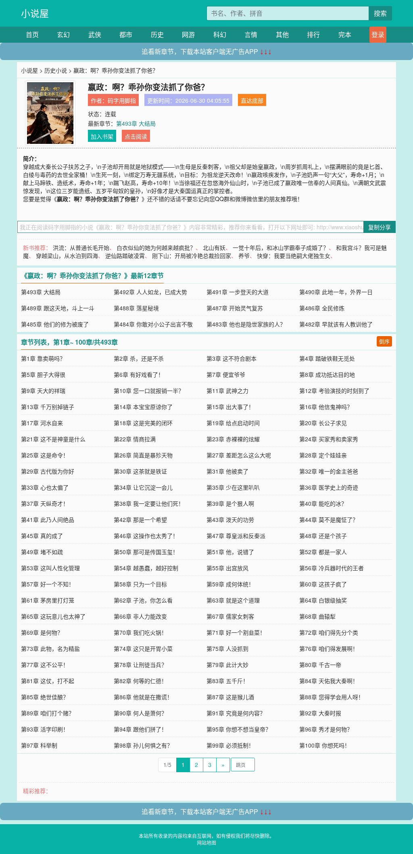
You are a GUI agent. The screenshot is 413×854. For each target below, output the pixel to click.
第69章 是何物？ (42, 632)
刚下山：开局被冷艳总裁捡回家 (191, 255)
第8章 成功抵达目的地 (327, 374)
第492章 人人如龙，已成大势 (150, 292)
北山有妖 (214, 247)
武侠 (94, 34)
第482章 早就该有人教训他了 (336, 324)
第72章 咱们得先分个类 (328, 632)
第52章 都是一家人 (323, 552)
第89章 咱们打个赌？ (47, 713)
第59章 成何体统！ (230, 584)
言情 (250, 34)
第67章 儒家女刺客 (230, 616)
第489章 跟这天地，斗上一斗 (57, 308)
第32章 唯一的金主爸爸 (328, 471)
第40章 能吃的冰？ (323, 503)
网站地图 (206, 842)
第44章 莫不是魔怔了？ (328, 519)
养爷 (244, 255)
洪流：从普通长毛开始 (81, 247)
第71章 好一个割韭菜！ (235, 632)
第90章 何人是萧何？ (140, 713)
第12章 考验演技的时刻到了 (334, 390)
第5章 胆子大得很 (43, 374)
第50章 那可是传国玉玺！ (146, 552)
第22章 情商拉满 (135, 439)
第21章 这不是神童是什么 (53, 439)
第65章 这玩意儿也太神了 (53, 616)
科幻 (219, 34)
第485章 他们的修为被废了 (55, 324)
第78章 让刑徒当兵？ (140, 665)
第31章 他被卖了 (227, 471)
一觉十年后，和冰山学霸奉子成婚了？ (281, 247)
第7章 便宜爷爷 (225, 374)
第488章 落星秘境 (136, 308)
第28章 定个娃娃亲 (323, 455)
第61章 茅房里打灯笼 (47, 600)
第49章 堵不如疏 (42, 552)
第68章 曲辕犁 (317, 616)
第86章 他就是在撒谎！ (143, 697)
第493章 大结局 (136, 123)
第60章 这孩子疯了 (323, 584)
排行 (313, 34)
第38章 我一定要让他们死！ (149, 503)
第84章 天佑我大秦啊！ (328, 681)
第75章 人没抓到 (227, 648)
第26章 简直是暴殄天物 (143, 455)
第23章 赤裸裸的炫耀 (233, 439)
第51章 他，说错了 (230, 552)
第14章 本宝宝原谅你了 (143, 407)
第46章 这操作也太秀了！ (146, 536)
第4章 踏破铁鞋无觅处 (327, 358)
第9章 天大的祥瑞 (43, 390)
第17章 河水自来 (42, 423)
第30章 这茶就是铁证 (140, 471)
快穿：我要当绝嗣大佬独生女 (293, 255)
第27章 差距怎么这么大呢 (238, 455)
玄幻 (63, 34)
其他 (282, 34)
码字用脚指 (122, 100)
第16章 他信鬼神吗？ (326, 407)
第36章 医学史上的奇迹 (328, 487)
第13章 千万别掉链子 (47, 407)
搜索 (380, 13)
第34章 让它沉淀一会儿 (143, 487)
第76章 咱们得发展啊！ (328, 648)
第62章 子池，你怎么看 (143, 600)
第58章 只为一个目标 (140, 584)
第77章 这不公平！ (45, 665)
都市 (125, 34)
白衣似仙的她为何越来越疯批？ (156, 247)
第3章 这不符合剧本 (231, 358)
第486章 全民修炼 (321, 308)
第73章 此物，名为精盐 (50, 648)
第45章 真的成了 (42, 536)
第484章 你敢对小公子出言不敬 (153, 324)
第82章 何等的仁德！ (140, 681)
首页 (32, 34)
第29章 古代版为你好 (47, 471)
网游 (188, 34)
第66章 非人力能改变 (140, 616)
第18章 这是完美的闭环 (143, 423)
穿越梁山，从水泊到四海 (67, 255)
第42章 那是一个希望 (140, 519)
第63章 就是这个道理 (233, 600)
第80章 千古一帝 (320, 665)
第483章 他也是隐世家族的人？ (246, 324)
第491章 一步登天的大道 (237, 292)
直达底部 (252, 100)
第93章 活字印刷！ (45, 729)
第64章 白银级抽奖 (323, 600)
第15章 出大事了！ (230, 407)
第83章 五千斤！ (227, 681)
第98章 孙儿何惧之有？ (143, 745)
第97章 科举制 (39, 745)
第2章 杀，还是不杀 (139, 358)
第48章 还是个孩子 (323, 536)
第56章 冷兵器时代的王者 (331, 568)
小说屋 (35, 13)
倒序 (384, 341)
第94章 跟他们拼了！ (140, 729)
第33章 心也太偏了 (45, 487)
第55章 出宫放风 (227, 568)
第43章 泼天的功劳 (230, 519)
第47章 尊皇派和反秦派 (235, 536)
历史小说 (55, 70)
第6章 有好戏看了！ (139, 374)
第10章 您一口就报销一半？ (149, 390)
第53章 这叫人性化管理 (50, 568)
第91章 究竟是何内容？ (235, 713)
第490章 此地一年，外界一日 (336, 292)
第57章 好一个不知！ (47, 584)
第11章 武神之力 (227, 390)
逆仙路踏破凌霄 (125, 255)
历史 (157, 34)
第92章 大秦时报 (320, 713)
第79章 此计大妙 (227, 665)
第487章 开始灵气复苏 (234, 308)
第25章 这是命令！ (45, 455)
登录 (377, 34)
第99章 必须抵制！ (230, 745)
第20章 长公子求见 (323, 423)
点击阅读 (136, 136)
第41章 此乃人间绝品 (47, 519)
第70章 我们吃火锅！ (140, 632)
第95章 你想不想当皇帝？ (238, 729)
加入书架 (102, 136)
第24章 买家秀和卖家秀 (328, 439)
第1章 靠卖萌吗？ (43, 358)
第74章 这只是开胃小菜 (143, 648)
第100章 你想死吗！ (324, 745)
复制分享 (379, 227)
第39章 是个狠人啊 (230, 503)
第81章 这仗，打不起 (47, 681)
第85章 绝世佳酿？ (45, 697)
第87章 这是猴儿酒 (230, 697)
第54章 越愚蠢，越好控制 (146, 568)
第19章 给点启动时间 (233, 423)
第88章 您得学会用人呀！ (331, 697)
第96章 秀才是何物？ (326, 729)
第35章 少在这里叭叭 (233, 487)
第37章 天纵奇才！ (45, 503)
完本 (344, 34)
